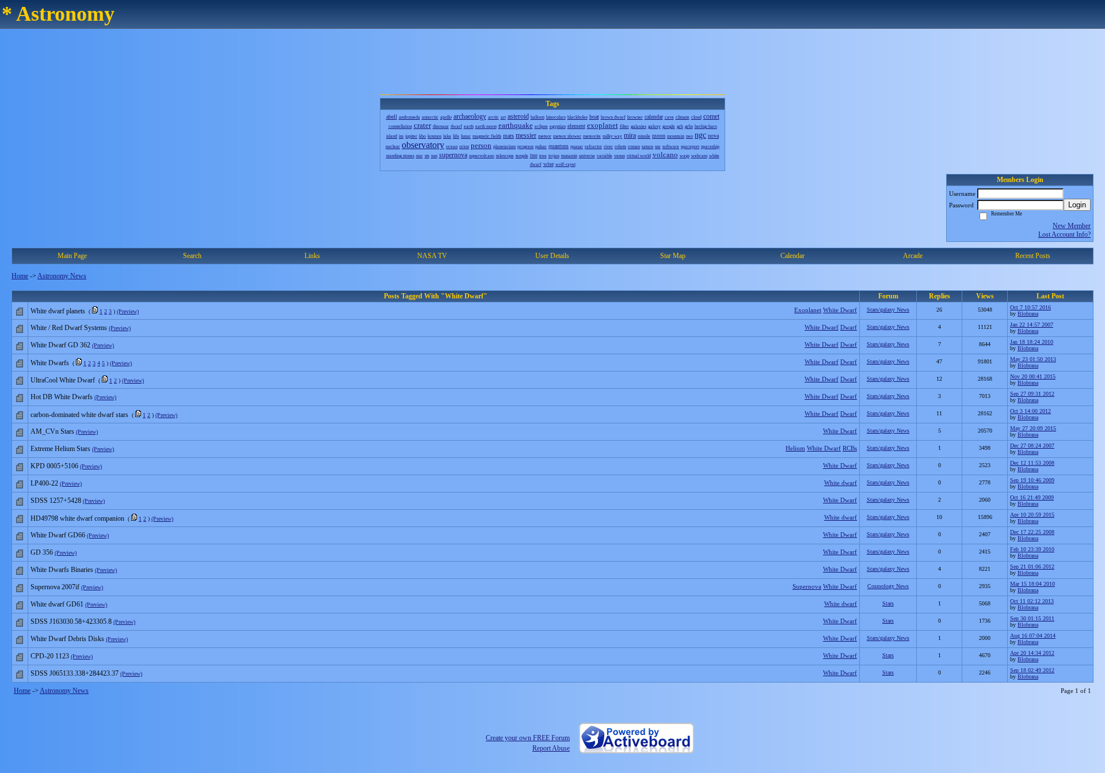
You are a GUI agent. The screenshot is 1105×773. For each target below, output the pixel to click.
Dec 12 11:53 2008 (1032, 463)
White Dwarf (840, 309)
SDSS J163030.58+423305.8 (71, 621)
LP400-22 (44, 483)
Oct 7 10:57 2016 (1030, 307)
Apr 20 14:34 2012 (1032, 653)
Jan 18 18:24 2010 (1031, 342)
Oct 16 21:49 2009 (1032, 497)
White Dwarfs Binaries (62, 570)
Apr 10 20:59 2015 (1032, 514)
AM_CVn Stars (52, 431)
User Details (552, 256)
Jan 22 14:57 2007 (1031, 324)
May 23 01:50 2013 (1033, 359)
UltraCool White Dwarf (63, 380)
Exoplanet (807, 309)
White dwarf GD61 (57, 604)
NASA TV (432, 256)
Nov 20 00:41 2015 (1033, 376)
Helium (795, 448)
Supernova (806, 586)
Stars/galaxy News (888, 309)
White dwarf (840, 482)
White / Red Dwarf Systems (69, 328)
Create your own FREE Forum (528, 738)
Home (20, 276)
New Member (1072, 226)
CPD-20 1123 (50, 656)
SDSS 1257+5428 (56, 501)
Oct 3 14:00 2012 (1030, 411)
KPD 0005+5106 (54, 466)
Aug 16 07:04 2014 (1033, 635)
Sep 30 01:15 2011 (1032, 618)
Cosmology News (888, 586)
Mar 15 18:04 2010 (1032, 584)
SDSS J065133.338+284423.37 (75, 673)
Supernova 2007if (55, 587)
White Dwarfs (50, 363)
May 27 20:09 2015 (1033, 428)
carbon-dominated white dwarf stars (79, 415)
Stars (888, 603)
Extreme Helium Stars (60, 449)
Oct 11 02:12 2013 (1032, 601)
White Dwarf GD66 (58, 535)
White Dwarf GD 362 (60, 345)
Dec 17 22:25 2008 (1032, 532)
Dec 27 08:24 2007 (1032, 445)
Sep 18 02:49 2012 (1032, 670)
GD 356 (42, 552)
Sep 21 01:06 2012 (1032, 566)
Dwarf (848, 327)
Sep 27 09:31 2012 (1032, 394)
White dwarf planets (58, 311)
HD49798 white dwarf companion (77, 518)
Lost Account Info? (1064, 234)
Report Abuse (551, 748)
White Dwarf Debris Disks (67, 639)
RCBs (850, 448)
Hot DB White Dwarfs (62, 397)
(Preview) (128, 311)
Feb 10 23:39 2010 (1032, 549)
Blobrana (1028, 313)
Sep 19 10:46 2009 (1032, 480)
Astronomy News (61, 276)
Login (1077, 204)
